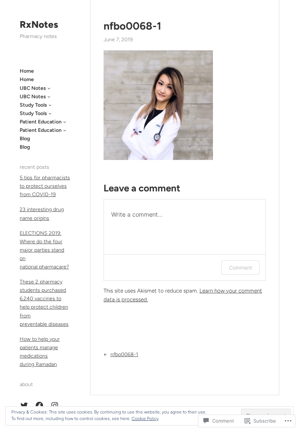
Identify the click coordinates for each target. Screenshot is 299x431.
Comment (240, 267)
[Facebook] (39, 405)
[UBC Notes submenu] (48, 88)
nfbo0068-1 (132, 26)
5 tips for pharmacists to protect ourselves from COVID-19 (45, 186)
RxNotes (39, 24)
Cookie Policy (145, 418)
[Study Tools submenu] (49, 104)
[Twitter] (24, 405)
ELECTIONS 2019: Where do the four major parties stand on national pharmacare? (44, 250)
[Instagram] (54, 405)
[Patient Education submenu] (64, 121)
